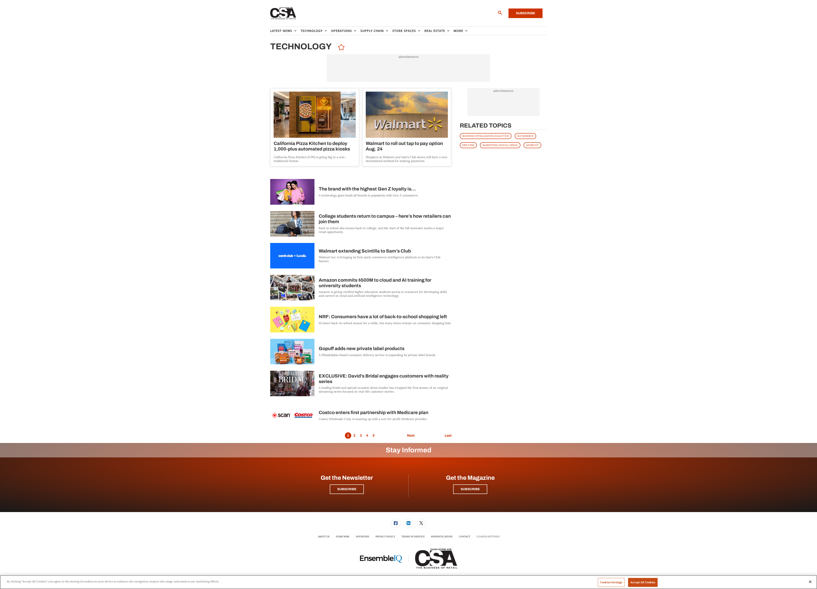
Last (448, 435)
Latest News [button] (281, 31)
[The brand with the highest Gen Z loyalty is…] (292, 191)
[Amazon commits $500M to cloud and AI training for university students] (292, 287)
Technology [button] (312, 31)
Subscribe (525, 13)
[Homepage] (283, 13)
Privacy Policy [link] (385, 536)
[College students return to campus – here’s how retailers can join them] (292, 224)
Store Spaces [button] (404, 31)
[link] (396, 523)
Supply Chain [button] (372, 31)
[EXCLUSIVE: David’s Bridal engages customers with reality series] (292, 383)
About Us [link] (324, 536)
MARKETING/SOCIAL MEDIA (500, 145)
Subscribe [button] (346, 489)
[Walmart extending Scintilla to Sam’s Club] (292, 255)
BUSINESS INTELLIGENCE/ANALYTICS (485, 136)
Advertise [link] (362, 536)
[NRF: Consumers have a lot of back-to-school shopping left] (292, 319)
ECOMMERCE (525, 136)
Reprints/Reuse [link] (442, 536)
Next (410, 435)
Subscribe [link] (342, 536)
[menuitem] (285, 31)
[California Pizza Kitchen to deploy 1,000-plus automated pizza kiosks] (315, 115)
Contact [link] (464, 536)
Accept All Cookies (642, 582)
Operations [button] (341, 31)
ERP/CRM (468, 145)
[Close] (810, 581)
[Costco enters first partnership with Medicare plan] (292, 415)
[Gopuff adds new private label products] (292, 351)
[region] (408, 582)
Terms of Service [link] (413, 536)
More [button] (458, 31)
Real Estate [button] (434, 31)
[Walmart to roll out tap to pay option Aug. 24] (407, 115)
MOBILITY (532, 145)
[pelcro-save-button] (340, 47)
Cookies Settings (488, 536)
